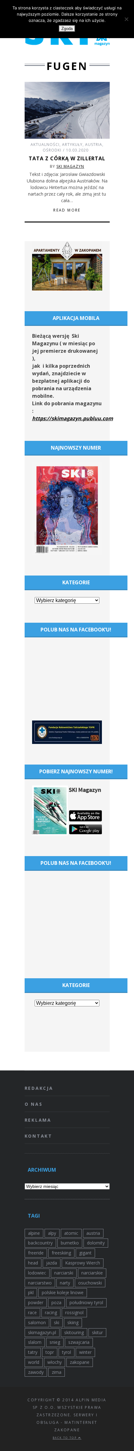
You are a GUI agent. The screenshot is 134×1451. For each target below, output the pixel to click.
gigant (85, 1253)
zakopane (79, 1362)
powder (35, 1302)
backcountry (40, 1243)
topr (49, 1352)
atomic (71, 1233)
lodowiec (37, 1273)
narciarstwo (40, 1283)
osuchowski (90, 1283)
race (32, 1312)
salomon (37, 1322)
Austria (93, 144)
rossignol (74, 1312)
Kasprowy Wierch (82, 1263)
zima (56, 1372)
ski (56, 1322)
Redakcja (39, 1088)
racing (51, 1312)
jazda (51, 1263)
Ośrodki (52, 150)
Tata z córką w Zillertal (67, 158)
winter (85, 1352)
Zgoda (67, 28)
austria (93, 1233)
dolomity (96, 1243)
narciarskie (92, 1273)
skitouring (74, 1332)
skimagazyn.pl (42, 1332)
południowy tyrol (86, 1302)
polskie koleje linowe (63, 1292)
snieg (55, 1342)
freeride (36, 1253)
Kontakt (39, 1136)
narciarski (63, 1273)
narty (65, 1283)
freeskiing (61, 1253)
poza (56, 1302)
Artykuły (72, 144)
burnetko (70, 1243)
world (33, 1362)
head (33, 1263)
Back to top (65, 1437)
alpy (52, 1233)
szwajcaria (78, 1342)
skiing (73, 1322)
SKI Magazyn (70, 166)
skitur (97, 1332)
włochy (54, 1362)
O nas (34, 1104)
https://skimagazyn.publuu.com (72, 418)
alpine (34, 1233)
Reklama (38, 1120)
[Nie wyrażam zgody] (126, 19)
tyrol (66, 1352)
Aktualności (45, 144)
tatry (32, 1352)
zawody (36, 1372)
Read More (67, 210)
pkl (31, 1292)
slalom (34, 1342)
